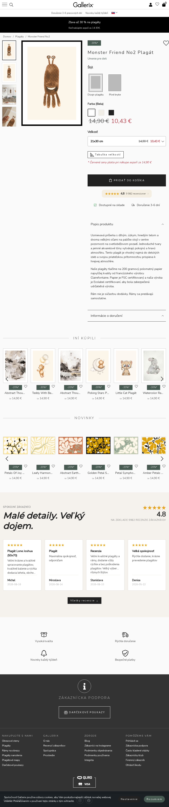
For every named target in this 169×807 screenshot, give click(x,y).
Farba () (95, 104)
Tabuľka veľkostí (107, 154)
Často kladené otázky (137, 750)
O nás (46, 741)
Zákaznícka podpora (137, 745)
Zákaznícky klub (134, 755)
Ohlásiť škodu (133, 765)
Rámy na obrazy (11, 750)
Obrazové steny (10, 741)
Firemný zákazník (135, 760)
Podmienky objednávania (98, 750)
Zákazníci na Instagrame (97, 745)
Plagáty (6, 745)
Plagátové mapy (11, 760)
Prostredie (49, 755)
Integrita (89, 760)
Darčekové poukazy (87, 712)
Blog (87, 741)
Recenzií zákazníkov (54, 745)
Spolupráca (49, 750)
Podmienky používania (96, 755)
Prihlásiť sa (132, 741)
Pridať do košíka (129, 180)
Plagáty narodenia (12, 755)
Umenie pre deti (97, 59)
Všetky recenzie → (84, 600)
